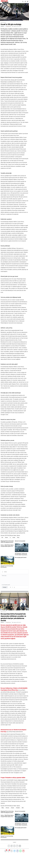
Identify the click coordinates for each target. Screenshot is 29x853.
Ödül (22, 807)
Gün (2, 537)
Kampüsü (18, 807)
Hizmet (6, 537)
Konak (14, 537)
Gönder (4, 587)
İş (10, 537)
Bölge (3, 807)
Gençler (12, 807)
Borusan (7, 807)
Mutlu (18, 537)
